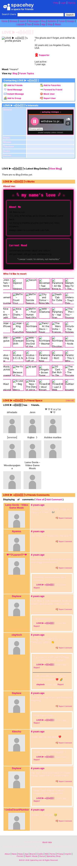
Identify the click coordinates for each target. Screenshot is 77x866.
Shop (50, 24)
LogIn (63, 2)
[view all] (70, 400)
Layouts (20, 24)
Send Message (14, 89)
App (43, 24)
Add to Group (14, 98)
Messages (34, 21)
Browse (13, 21)
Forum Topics (26, 73)
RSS (46, 854)
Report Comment (65, 518)
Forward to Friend (52, 89)
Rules (20, 854)
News (14, 854)
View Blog (55, 168)
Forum (61, 21)
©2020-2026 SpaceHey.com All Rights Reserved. (38, 860)
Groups (70, 21)
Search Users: (9, 14)
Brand (32, 854)
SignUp (72, 2)
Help (55, 2)
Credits (40, 854)
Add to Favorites (52, 85)
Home (4, 21)
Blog (43, 21)
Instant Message (15, 94)
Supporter (44, 55)
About (58, 24)
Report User (49, 98)
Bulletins (52, 21)
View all (40, 499)
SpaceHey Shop (54, 856)
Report (37, 588)
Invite (36, 24)
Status (42, 856)
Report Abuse (31, 856)
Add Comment (54, 499)
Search (70, 14)
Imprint (68, 854)
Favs (29, 24)
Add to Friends (14, 85)
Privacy (60, 854)
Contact (20, 856)
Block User (49, 94)
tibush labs (47, 842)
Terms (52, 854)
